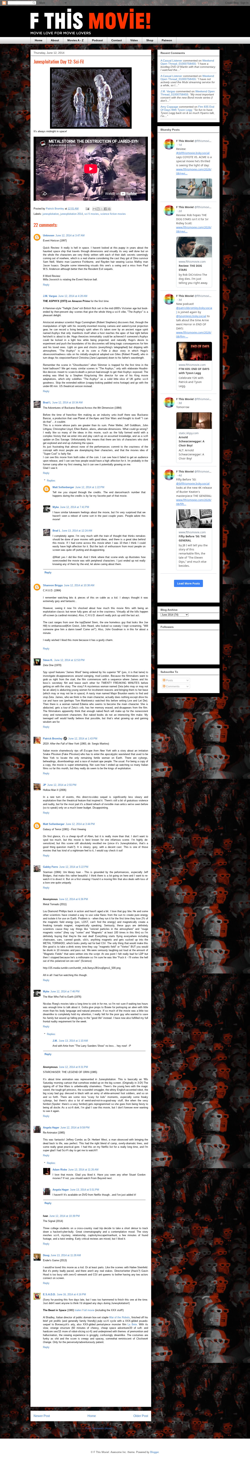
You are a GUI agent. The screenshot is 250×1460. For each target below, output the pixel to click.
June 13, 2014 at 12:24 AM (77, 530)
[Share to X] (102, 209)
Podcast (97, 40)
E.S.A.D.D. (49, 1294)
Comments (172, 686)
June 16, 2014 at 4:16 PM (71, 1294)
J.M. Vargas (50, 296)
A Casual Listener (171, 60)
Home (38, 40)
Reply (46, 284)
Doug (46, 1255)
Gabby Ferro (50, 866)
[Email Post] (87, 208)
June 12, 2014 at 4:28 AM (72, 296)
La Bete (132, 1324)
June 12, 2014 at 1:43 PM (82, 738)
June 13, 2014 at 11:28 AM (66, 1255)
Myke (56, 507)
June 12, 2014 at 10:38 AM (79, 585)
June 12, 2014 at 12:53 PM (69, 660)
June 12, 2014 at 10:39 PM (64, 1215)
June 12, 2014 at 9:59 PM (74, 1127)
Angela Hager (51, 1127)
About (55, 40)
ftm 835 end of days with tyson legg (187, 108)
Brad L (47, 402)
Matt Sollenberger (63, 487)
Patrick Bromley (52, 738)
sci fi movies (91, 213)
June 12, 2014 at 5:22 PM (73, 866)
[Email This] (94, 209)
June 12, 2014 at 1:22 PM (89, 487)
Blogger (154, 1452)
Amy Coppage (169, 106)
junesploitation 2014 (71, 213)
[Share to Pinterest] (109, 209)
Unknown (48, 235)
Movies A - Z (75, 40)
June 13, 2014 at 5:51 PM (84, 1189)
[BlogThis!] (98, 209)
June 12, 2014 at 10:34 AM (67, 402)
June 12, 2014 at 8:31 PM (73, 1067)
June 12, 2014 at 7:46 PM (64, 991)
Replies (51, 480)
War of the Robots (119, 1317)
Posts (169, 680)
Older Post (140, 1416)
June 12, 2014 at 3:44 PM (80, 824)
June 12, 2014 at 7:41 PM (74, 507)
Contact (116, 40)
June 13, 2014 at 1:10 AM (73, 1040)
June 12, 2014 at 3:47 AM (70, 235)
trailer (78, 1310)
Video (134, 40)
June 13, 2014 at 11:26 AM (83, 1169)
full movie (88, 1310)
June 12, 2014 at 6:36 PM (73, 899)
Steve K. (48, 660)
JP (44, 784)
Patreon (167, 40)
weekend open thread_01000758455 (187, 62)
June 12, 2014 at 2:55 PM (61, 784)
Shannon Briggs (53, 585)
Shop (149, 40)
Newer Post (42, 1416)
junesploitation (51, 213)
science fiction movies (113, 213)
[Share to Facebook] (105, 209)
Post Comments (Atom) (98, 1428)
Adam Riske (60, 1169)
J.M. (55, 1040)
